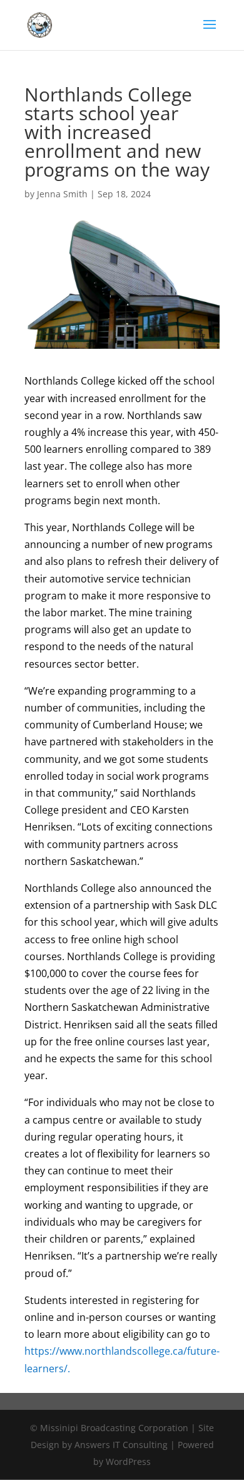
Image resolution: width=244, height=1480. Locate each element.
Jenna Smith (62, 194)
